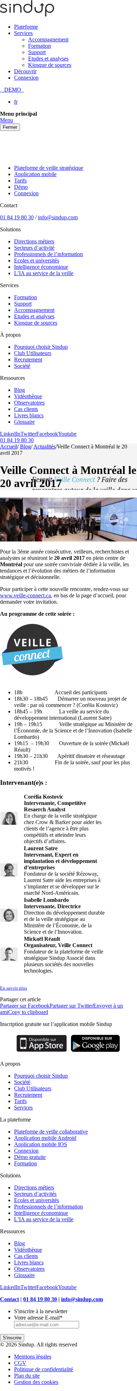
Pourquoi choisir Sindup (41, 347)
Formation (39, 46)
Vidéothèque (28, 396)
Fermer (10, 127)
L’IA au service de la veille (43, 273)
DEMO (12, 90)
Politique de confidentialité (43, 1369)
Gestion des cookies (36, 1382)
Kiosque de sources (49, 65)
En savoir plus (13, 988)
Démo (21, 187)
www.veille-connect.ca (25, 595)
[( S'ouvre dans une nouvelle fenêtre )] (41, 1052)
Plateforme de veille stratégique (48, 168)
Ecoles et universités (36, 260)
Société (22, 366)
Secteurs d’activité (34, 248)
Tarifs (20, 181)
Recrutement (28, 360)
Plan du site (27, 1376)
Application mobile (35, 174)
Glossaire (24, 422)
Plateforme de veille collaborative (51, 1132)
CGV (20, 1363)
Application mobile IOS (40, 1144)
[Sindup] (27, 15)
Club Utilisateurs (32, 353)
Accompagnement (48, 39)
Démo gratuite (30, 1157)
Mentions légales (32, 1357)
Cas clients (26, 409)
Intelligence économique (41, 267)
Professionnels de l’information (48, 254)
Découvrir (25, 71)
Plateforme (26, 27)
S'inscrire (12, 1337)
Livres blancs (29, 415)
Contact (9, 1299)
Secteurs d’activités (35, 1194)
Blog (19, 390)
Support (37, 52)
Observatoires (29, 403)
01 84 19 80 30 (17, 217)
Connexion (26, 78)
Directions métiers (34, 241)
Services (23, 33)
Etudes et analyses (48, 59)
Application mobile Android (45, 1138)
